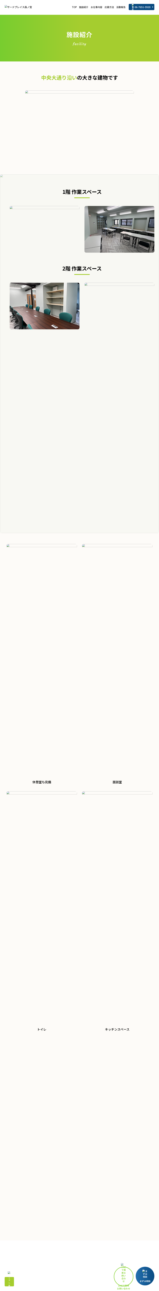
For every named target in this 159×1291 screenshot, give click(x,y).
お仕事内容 (96, 7)
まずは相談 (145, 1281)
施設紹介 (83, 7)
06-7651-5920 (142, 7)
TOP (74, 7)
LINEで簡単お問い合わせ (123, 1285)
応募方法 (109, 7)
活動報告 (121, 7)
